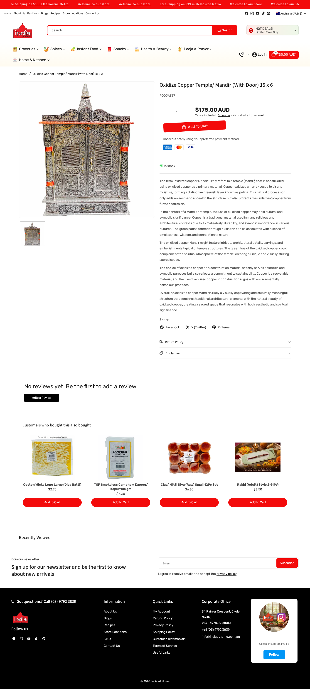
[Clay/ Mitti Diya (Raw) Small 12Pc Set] (189, 458)
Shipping (224, 115)
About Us (110, 611)
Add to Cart (52, 502)
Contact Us (112, 646)
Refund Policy (163, 618)
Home (23, 74)
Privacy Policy (163, 625)
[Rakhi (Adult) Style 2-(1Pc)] (257, 458)
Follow (274, 654)
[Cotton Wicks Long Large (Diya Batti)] (52, 458)
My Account (161, 611)
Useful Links (161, 653)
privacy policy (226, 574)
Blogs (108, 618)
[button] (284, 55)
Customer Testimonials (169, 639)
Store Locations (115, 632)
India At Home (160, 681)
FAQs (107, 639)
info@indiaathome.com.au (221, 637)
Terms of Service (165, 646)
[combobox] (142, 30)
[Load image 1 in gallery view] (32, 233)
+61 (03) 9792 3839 (216, 630)
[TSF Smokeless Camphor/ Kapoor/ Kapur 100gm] (120, 458)
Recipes (109, 625)
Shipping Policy (164, 632)
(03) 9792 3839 (63, 601)
